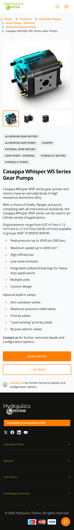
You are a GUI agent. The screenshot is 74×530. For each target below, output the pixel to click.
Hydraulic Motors (53, 155)
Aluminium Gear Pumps (21, 27)
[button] (37, 444)
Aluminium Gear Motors (21, 136)
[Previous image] (8, 74)
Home (8, 19)
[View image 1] (11, 119)
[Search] (57, 6)
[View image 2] (28, 119)
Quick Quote (65, 521)
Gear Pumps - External (20, 23)
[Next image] (65, 74)
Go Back (39, 369)
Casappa (47, 142)
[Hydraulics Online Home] (14, 6)
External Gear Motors (20, 149)
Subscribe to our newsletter (26, 423)
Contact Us (17, 383)
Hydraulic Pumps (50, 19)
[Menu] (66, 6)
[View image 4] (63, 119)
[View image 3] (46, 119)
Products (25, 19)
